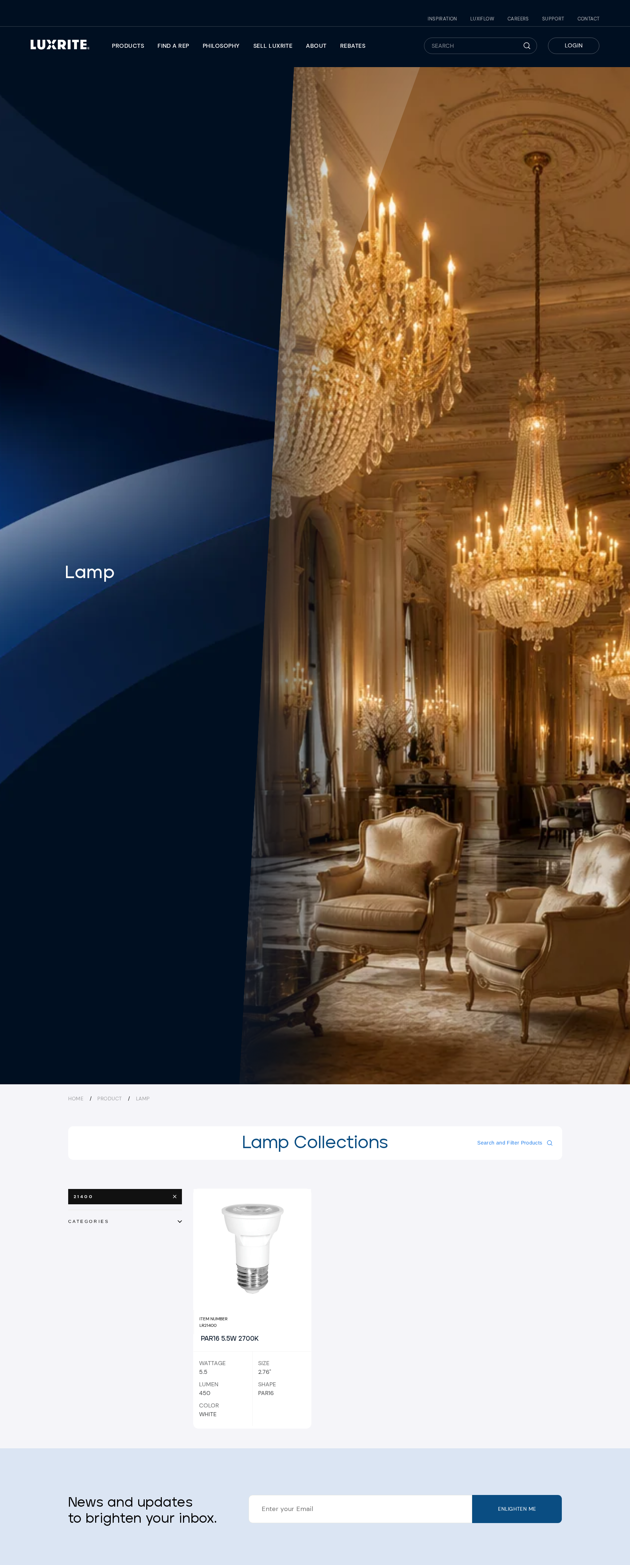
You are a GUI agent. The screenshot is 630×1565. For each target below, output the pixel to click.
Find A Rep (173, 46)
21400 (84, 1197)
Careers (518, 18)
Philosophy (221, 46)
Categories (88, 1221)
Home (76, 1098)
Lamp (143, 1098)
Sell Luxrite (273, 46)
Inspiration (442, 18)
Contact (589, 18)
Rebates (352, 46)
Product (109, 1098)
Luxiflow (482, 18)
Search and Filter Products (509, 1143)
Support (553, 18)
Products (128, 46)
